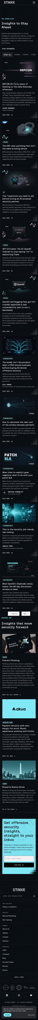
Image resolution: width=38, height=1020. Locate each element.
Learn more (31, 1015)
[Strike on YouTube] (31, 995)
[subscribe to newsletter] (34, 896)
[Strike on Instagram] (19, 995)
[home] (9, 2)
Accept (7, 1015)
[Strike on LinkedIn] (7, 995)
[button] (35, 2)
